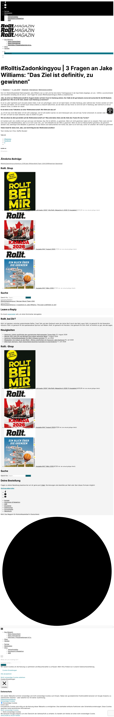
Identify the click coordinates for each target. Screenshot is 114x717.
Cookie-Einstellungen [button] (9, 670)
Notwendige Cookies (10, 703)
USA (46, 163)
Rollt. (36, 163)
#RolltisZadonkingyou (8, 163)
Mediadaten (8, 13)
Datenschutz (8, 507)
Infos (6, 15)
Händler (7, 48)
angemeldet (11, 314)
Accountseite (8, 509)
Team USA (41, 163)
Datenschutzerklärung (8, 699)
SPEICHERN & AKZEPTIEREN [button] (10, 715)
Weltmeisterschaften (45, 90)
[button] (4, 52)
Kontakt (6, 500)
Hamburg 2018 (20, 163)
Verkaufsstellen (13, 16)
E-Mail (43, 485)
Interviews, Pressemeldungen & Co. (19, 45)
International (33, 90)
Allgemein (25, 90)
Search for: (4, 297)
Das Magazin (8, 39)
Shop (6, 47)
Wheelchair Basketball (55, 163)
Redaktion (6, 90)
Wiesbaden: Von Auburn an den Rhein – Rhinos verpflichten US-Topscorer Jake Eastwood (34, 340)
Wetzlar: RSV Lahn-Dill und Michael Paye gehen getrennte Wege (25, 336)
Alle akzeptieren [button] (6, 674)
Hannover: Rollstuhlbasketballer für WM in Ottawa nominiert (24, 338)
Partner (6, 11)
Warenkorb (8, 511)
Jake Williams (29, 163)
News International (14, 43)
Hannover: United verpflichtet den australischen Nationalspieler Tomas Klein (29, 334)
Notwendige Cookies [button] (8, 701)
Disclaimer (7, 506)
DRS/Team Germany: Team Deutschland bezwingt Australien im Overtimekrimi (30, 342)
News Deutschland (14, 41)
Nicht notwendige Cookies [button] (10, 710)
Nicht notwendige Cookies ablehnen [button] (13, 677)
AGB (9, 20)
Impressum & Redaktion (16, 18)
